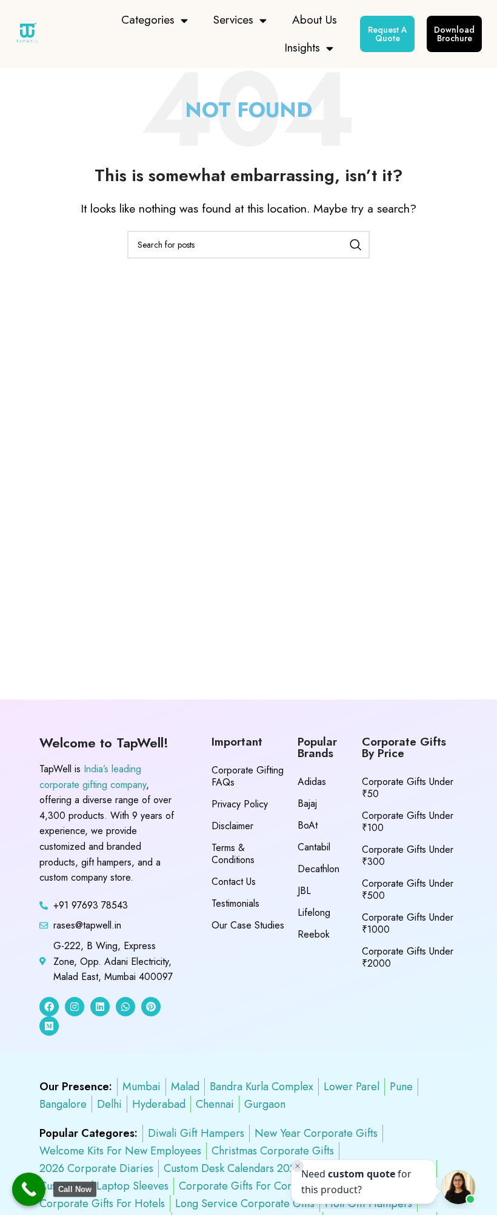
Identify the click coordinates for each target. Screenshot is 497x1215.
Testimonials (235, 903)
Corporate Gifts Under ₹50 (407, 788)
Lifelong (314, 912)
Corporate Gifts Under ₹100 (407, 822)
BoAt (308, 825)
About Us (314, 20)
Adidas (312, 782)
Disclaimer (232, 826)
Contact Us (234, 882)
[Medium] (49, 1026)
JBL (304, 891)
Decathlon (318, 869)
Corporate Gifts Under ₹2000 (407, 957)
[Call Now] (28, 1189)
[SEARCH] (356, 245)
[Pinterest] (151, 1006)
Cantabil (314, 847)
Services (233, 20)
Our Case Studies (248, 925)
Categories (148, 20)
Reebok (314, 934)
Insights (302, 47)
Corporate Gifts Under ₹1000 (407, 923)
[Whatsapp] (125, 1006)
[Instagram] (74, 1006)
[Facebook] (49, 1006)
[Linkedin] (100, 1006)
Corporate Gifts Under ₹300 (407, 856)
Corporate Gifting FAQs (248, 776)
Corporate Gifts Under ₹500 (407, 889)
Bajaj (307, 803)
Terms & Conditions (233, 854)
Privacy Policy (240, 804)
